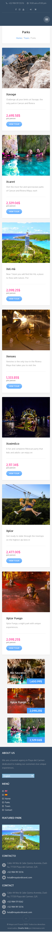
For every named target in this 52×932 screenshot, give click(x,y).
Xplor (9, 531)
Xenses (11, 356)
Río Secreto (17, 672)
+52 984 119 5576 (15, 872)
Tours (26, 38)
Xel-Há (10, 269)
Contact (8, 810)
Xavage (11, 94)
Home (19, 38)
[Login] (31, 9)
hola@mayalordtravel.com (19, 877)
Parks (7, 802)
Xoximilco (12, 443)
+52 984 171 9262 (15, 901)
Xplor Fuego (14, 618)
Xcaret (10, 181)
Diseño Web (23, 928)
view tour (14, 124)
